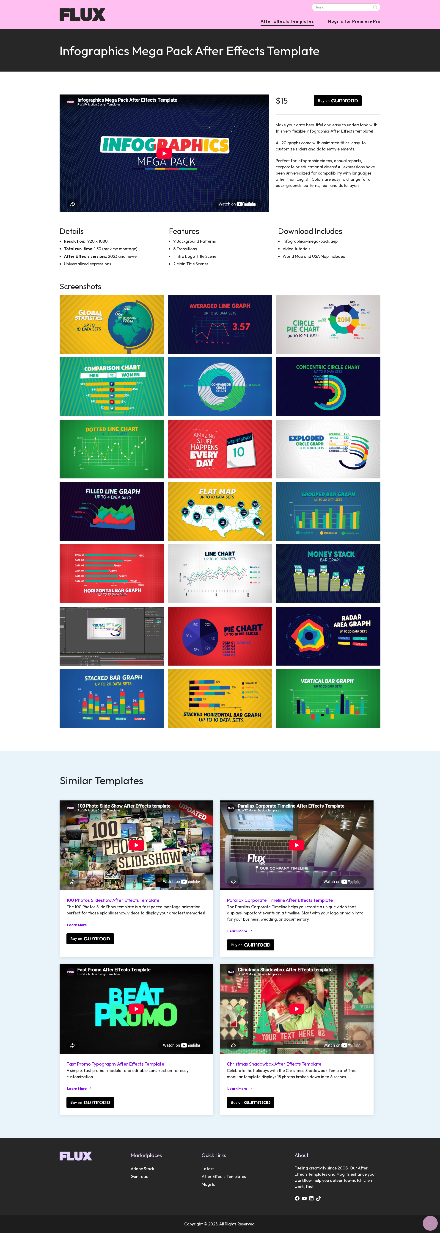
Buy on (324, 100)
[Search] (375, 7)
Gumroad (139, 1176)
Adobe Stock (142, 1168)
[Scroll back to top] (430, 1223)
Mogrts (208, 1184)
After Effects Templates (287, 21)
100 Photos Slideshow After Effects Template (113, 900)
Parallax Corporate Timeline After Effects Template (280, 900)
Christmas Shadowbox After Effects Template (274, 1064)
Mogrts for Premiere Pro (354, 21)
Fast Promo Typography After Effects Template (115, 1064)
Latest (208, 1168)
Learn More (77, 924)
